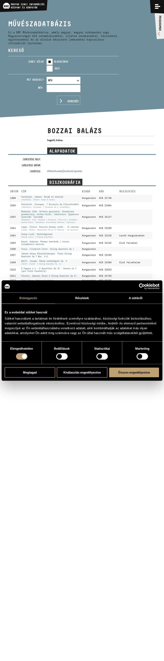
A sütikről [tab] (135, 298)
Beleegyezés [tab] (28, 298)
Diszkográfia (64, 182)
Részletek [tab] (82, 298)
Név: (41, 87)
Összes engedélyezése (134, 372)
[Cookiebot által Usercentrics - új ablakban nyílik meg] (141, 286)
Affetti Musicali (54, 171)
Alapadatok (62, 151)
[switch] (62, 356)
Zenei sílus (36, 61)
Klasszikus (61, 61)
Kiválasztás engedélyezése (82, 372)
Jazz (57, 68)
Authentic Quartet (73, 171)
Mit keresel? (35, 79)
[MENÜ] (157, 6)
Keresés (73, 101)
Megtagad (30, 372)
